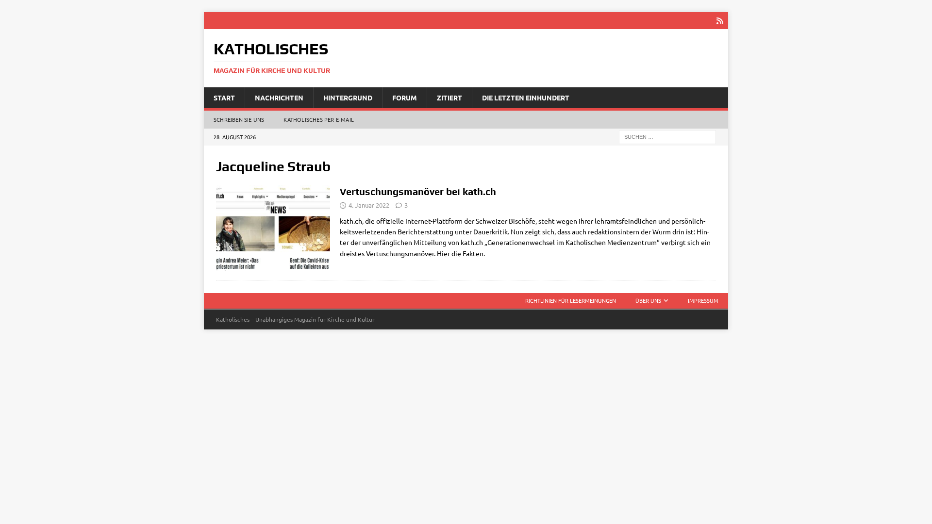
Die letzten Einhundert (525, 97)
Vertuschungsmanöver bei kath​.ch (418, 191)
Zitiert (449, 97)
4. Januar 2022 (369, 205)
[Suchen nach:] (667, 136)
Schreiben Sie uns (239, 119)
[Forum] (273, 228)
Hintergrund (347, 97)
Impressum (703, 300)
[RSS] (719, 20)
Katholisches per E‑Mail (318, 119)
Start (224, 97)
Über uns (648, 300)
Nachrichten (279, 97)
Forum (404, 97)
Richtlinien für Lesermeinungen (570, 300)
